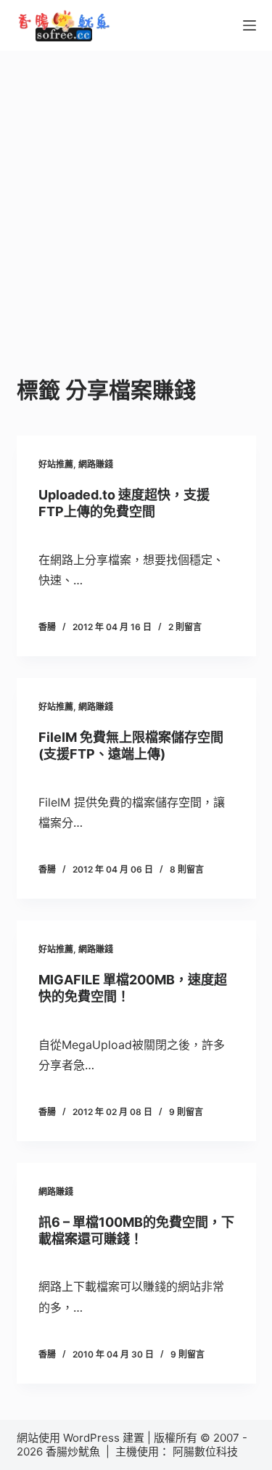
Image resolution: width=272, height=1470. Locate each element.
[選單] (249, 25)
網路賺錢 (95, 464)
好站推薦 (55, 464)
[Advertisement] (136, 194)
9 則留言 (186, 1111)
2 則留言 (185, 626)
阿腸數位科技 (207, 1451)
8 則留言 (187, 869)
